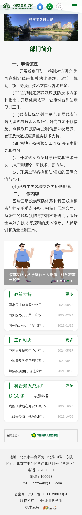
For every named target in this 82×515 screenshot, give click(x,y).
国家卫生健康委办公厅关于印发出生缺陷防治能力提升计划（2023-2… (28, 305)
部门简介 (41, 48)
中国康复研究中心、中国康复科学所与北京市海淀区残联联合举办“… (28, 350)
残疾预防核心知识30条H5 (27, 406)
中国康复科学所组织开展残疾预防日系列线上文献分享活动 (28, 361)
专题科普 (41, 396)
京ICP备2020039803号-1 (48, 494)
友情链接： (13, 435)
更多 (69, 294)
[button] (57, 281)
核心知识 (16, 396)
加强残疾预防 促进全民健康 (28, 371)
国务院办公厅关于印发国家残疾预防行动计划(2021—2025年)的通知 (28, 315)
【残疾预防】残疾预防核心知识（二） (28, 416)
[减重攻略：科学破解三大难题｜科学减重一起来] (41, 263)
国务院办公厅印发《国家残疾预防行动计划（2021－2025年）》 (28, 325)
